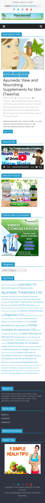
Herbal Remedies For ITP (20, 322)
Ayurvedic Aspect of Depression (17, 288)
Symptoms (30, 362)
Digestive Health (30, 315)
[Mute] (37, 167)
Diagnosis (13, 315)
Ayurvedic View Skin (20, 104)
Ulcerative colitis (8, 373)
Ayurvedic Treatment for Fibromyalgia (15, 296)
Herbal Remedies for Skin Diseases (26, 337)
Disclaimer (5, 418)
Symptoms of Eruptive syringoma (14, 368)
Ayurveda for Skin (20, 101)
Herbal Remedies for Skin (11, 110)
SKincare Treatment (11, 362)
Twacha (31, 113)
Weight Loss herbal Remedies (27, 373)
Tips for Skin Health (21, 113)
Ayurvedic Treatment (21, 292)
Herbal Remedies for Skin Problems (15, 340)
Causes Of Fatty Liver (22, 305)
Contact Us (5, 422)
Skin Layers (10, 113)
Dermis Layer (7, 107)
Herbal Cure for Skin (31, 107)
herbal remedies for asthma (12, 318)
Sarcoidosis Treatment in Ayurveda (18, 355)
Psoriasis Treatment (11, 76)
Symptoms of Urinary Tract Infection (28, 371)
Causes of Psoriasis (20, 308)
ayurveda (27, 284)
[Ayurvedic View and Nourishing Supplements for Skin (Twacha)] (22, 40)
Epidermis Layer (18, 107)
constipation (14, 311)
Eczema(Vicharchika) (21, 73)
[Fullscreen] (40, 167)
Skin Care (24, 76)
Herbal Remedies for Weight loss (20, 349)
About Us (5, 414)
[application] (22, 157)
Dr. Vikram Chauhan (24, 98)
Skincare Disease (27, 358)
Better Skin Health (34, 104)
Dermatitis (7, 73)
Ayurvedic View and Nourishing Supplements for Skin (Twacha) (22, 87)
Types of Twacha (12, 116)
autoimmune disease (9, 285)
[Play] (4, 167)
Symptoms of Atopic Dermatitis (12, 365)
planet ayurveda (26, 352)
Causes (7, 305)
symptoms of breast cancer (32, 365)
